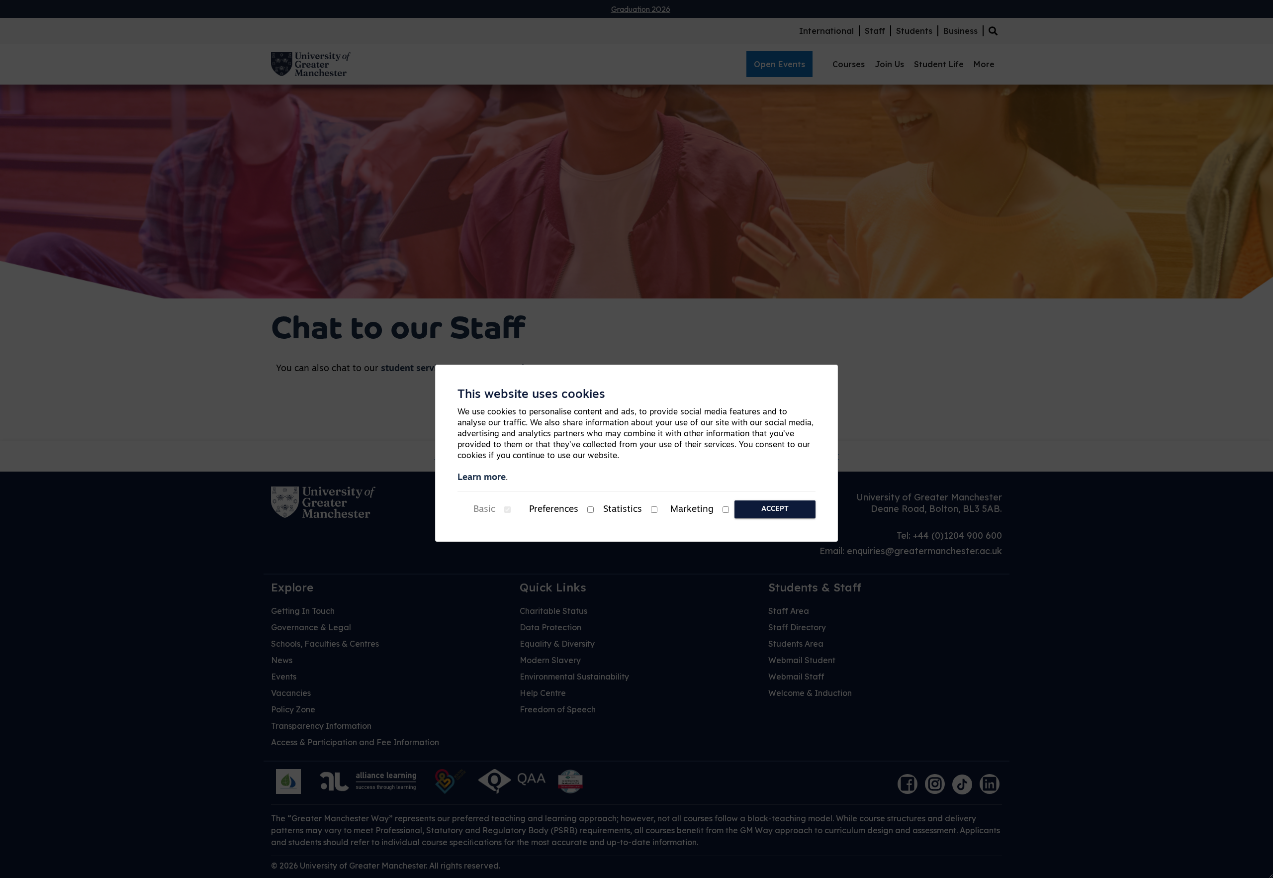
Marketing (692, 509)
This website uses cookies (531, 395)
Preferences (553, 509)
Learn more (481, 478)
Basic (484, 509)
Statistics (622, 509)
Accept (775, 509)
